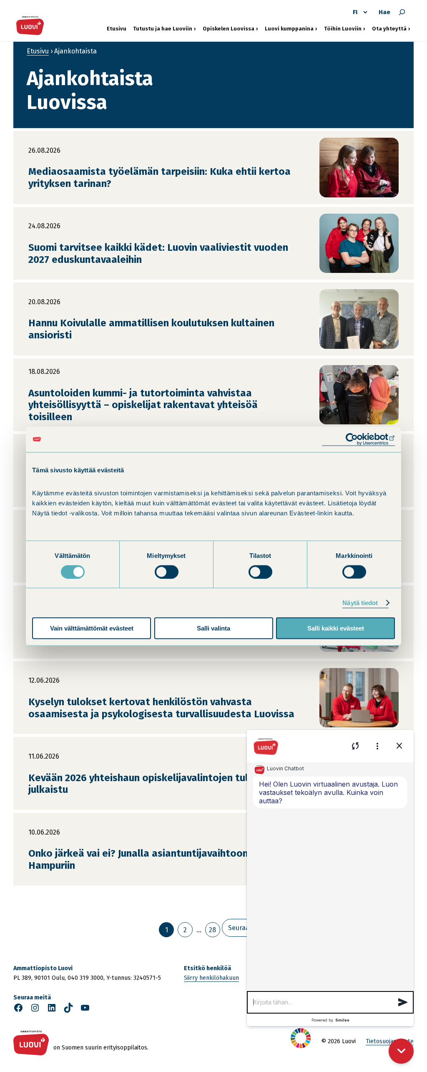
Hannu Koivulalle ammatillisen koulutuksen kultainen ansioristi (151, 329)
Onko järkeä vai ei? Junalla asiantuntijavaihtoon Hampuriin (138, 859)
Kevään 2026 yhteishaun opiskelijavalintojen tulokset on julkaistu (158, 784)
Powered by (330, 1020)
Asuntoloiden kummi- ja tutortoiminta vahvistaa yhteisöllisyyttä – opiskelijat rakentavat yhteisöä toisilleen (143, 405)
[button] (403, 1002)
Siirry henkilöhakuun (211, 977)
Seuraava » (245, 928)
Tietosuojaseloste (390, 1041)
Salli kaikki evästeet (335, 628)
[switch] (166, 571)
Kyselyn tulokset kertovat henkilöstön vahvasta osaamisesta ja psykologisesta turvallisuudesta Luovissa (161, 708)
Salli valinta (213, 628)
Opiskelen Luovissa (228, 28)
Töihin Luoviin (344, 28)
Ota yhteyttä (391, 28)
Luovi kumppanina (289, 28)
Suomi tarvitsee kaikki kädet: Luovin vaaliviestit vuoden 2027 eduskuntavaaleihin (158, 253)
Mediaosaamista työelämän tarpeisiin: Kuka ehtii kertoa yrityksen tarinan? (159, 177)
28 (212, 930)
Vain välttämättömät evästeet (91, 628)
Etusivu (116, 28)
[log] (330, 876)
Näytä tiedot (360, 602)
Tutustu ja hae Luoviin (162, 28)
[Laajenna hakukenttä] (402, 12)
